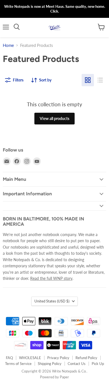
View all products (54, 118)
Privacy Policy (58, 357)
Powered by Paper (54, 377)
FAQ (9, 357)
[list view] (100, 80)
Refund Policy (86, 357)
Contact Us (77, 363)
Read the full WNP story (51, 278)
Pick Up (98, 363)
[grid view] (88, 80)
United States (51, 301)
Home (8, 45)
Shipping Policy (49, 363)
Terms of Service (18, 363)
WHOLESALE (30, 357)
